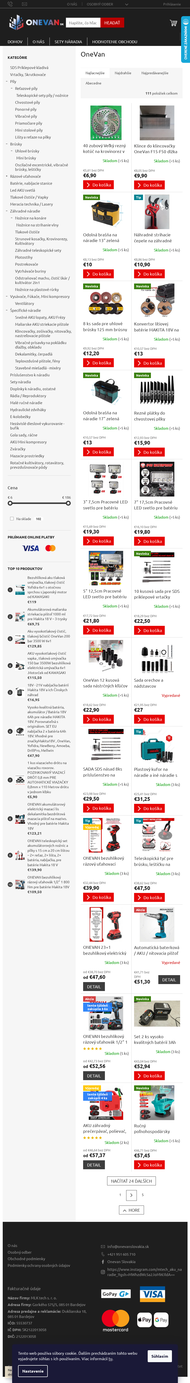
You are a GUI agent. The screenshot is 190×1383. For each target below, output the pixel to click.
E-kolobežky (20, 416)
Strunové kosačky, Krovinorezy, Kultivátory (41, 241)
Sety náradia (20, 381)
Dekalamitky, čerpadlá (33, 354)
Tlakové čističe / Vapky (29, 197)
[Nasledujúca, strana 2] (131, 1195)
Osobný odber (100, 4)
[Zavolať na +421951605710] (15, 3)
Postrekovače (26, 264)
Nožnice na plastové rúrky (37, 289)
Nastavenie (33, 1371)
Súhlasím (159, 1356)
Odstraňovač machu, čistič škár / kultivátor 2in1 (42, 280)
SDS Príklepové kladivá (29, 67)
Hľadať (112, 22)
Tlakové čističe (27, 231)
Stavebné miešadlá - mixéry (38, 367)
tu (110, 1358)
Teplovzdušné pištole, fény (37, 360)
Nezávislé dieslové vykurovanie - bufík (37, 425)
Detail (94, 986)
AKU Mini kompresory (28, 441)
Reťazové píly (26, 88)
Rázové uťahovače (25, 176)
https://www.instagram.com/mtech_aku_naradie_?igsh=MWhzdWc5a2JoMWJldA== (144, 1272)
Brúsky (16, 144)
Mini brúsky (26, 157)
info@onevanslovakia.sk (128, 1246)
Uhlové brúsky (27, 150)
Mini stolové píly (29, 130)
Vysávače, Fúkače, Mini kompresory (40, 296)
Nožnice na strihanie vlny (37, 224)
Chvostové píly (27, 102)
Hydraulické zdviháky (28, 409)
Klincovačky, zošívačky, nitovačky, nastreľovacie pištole (43, 333)
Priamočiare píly (28, 123)
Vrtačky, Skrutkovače (28, 74)
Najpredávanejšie (155, 73)
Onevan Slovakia (121, 1261)
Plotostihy (23, 257)
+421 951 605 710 (121, 1254)
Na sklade (28, 518)
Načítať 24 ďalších (131, 1180)
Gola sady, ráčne (23, 434)
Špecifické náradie (25, 310)
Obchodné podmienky (26, 1258)
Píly (13, 81)
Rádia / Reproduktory (28, 395)
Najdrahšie (123, 73)
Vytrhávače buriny (30, 271)
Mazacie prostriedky (27, 455)
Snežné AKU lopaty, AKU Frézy (40, 317)
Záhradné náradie (25, 211)
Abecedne (93, 83)
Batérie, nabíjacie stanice (31, 183)
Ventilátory (24, 303)
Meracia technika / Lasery (31, 204)
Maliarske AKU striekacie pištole (42, 324)
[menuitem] (15, 41)
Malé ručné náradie (26, 402)
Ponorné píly (25, 109)
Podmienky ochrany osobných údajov (39, 1265)
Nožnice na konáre (30, 217)
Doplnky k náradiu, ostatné (33, 388)
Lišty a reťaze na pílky (33, 137)
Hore (134, 1209)
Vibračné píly (26, 116)
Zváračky (17, 448)
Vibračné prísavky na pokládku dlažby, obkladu (41, 344)
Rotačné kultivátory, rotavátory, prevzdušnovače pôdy (37, 464)
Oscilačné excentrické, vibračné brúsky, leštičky (41, 167)
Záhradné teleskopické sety (38, 250)
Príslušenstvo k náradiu (30, 374)
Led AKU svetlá (22, 190)
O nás (72, 4)
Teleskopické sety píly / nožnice (42, 95)
